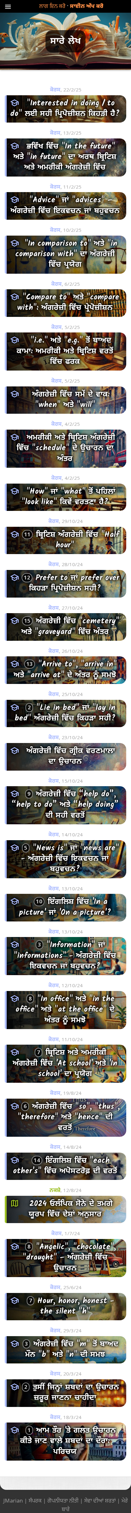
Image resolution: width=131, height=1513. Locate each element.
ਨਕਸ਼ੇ (55, 1190)
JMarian (13, 1500)
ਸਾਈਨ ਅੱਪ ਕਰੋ (86, 6)
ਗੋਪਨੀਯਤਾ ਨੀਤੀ (63, 1500)
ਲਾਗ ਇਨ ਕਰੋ (52, 6)
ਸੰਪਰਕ (35, 1500)
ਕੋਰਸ (55, 90)
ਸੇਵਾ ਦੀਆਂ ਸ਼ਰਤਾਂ (100, 1500)
